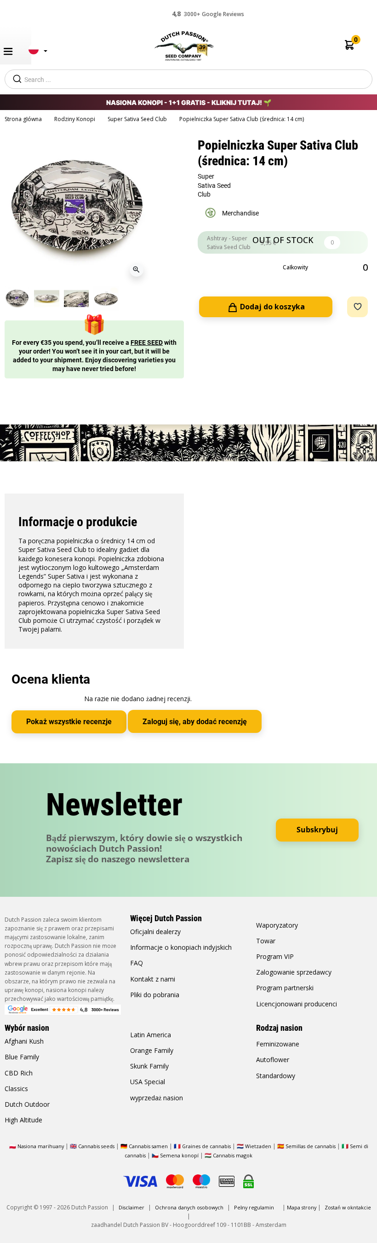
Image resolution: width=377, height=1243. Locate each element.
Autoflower (272, 1059)
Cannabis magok (232, 1155)
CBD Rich (19, 1073)
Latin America (150, 1034)
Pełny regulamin (254, 1207)
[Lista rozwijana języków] (35, 53)
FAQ (136, 962)
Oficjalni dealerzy (155, 931)
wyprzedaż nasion (156, 1097)
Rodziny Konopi (75, 119)
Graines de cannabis (206, 1146)
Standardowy (275, 1075)
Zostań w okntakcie (348, 1207)
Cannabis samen (148, 1146)
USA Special (147, 1081)
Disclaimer (131, 1207)
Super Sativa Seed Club (138, 119)
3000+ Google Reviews (208, 13)
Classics (16, 1088)
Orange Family (151, 1050)
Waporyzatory (277, 925)
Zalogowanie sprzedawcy (293, 972)
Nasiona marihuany (40, 1146)
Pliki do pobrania (154, 994)
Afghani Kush (24, 1041)
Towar (265, 940)
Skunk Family (149, 1066)
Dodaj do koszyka (271, 307)
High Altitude (23, 1119)
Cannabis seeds (96, 1146)
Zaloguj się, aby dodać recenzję (195, 721)
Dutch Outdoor (27, 1104)
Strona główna (24, 119)
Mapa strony (301, 1207)
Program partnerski (285, 987)
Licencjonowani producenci (296, 1003)
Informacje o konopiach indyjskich (181, 947)
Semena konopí (179, 1155)
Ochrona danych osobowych (190, 1207)
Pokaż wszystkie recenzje (69, 721)
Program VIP (275, 956)
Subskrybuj (317, 830)
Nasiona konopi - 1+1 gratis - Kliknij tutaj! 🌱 (188, 102)
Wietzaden (259, 1146)
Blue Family (22, 1056)
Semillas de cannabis (311, 1146)
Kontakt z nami (152, 979)
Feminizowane (277, 1044)
